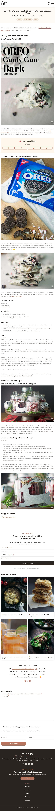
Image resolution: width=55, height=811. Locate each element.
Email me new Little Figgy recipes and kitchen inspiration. (22, 727)
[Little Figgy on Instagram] (23, 764)
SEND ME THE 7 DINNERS (27, 563)
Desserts (19, 19)
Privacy (27, 800)
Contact (27, 797)
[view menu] (52, 3)
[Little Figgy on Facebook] (26, 764)
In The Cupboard (27, 19)
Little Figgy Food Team (27, 665)
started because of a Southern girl (24, 669)
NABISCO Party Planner (16, 296)
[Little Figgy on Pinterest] (29, 764)
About (27, 793)
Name (4, 737)
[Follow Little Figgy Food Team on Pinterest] (30, 681)
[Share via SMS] (34, 148)
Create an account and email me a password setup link (21, 731)
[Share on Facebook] (21, 148)
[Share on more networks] (46, 148)
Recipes (36, 19)
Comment (5, 696)
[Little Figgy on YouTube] (32, 764)
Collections (27, 790)
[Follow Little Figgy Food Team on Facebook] (25, 681)
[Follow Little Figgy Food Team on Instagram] (27, 681)
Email (31, 737)
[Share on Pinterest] (9, 148)
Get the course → (27, 778)
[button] (27, 84)
